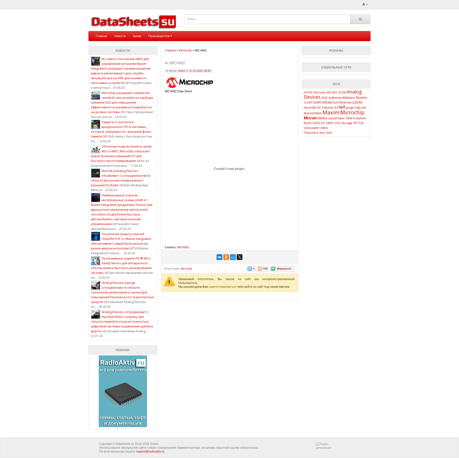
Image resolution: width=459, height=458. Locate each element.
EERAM (327, 102)
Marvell (309, 113)
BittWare (349, 97)
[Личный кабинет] (365, 4)
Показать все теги (318, 132)
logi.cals (360, 107)
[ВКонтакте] (219, 257)
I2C (319, 107)
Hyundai (310, 107)
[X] (239, 257)
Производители (159, 36)
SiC (323, 123)
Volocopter (312, 128)
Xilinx (324, 128)
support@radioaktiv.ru (150, 451)
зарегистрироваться (223, 286)
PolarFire (359, 118)
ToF (361, 123)
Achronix (319, 92)
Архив (137, 36)
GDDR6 (357, 102)
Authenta (335, 97)
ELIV (335, 102)
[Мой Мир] (233, 257)
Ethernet (345, 102)
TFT (355, 123)
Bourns (361, 97)
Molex (322, 118)
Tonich (181, 70)
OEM (348, 118)
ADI (329, 92)
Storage (346, 123)
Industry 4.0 (330, 107)
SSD (337, 123)
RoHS (308, 123)
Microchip (186, 268)
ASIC (324, 97)
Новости (120, 36)
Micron (310, 118)
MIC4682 (183, 247)
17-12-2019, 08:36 (200, 70)
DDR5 (317, 102)
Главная (101, 36)
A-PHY (308, 92)
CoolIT (308, 102)
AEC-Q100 (339, 92)
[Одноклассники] (226, 257)
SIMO (329, 123)
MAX (318, 113)
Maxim (330, 112)
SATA (316, 123)
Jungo (350, 107)
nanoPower (336, 118)
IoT (342, 107)
